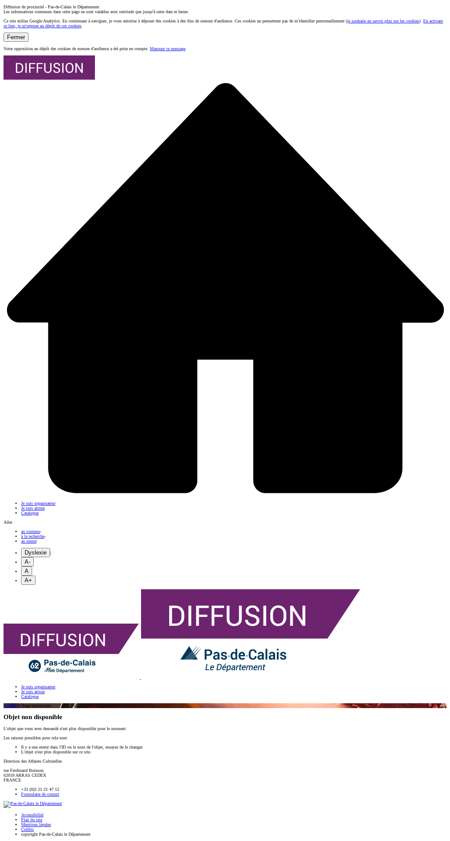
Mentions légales (36, 824)
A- (27, 561)
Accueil (11, 705)
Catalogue (30, 512)
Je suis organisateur (38, 503)
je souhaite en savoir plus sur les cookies (383, 20)
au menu (28, 541)
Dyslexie (36, 552)
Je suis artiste (33, 508)
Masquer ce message (167, 48)
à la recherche (32, 536)
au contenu (30, 531)
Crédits (27, 829)
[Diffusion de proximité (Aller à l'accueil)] (182, 677)
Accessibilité (32, 814)
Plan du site (31, 819)
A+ (28, 580)
